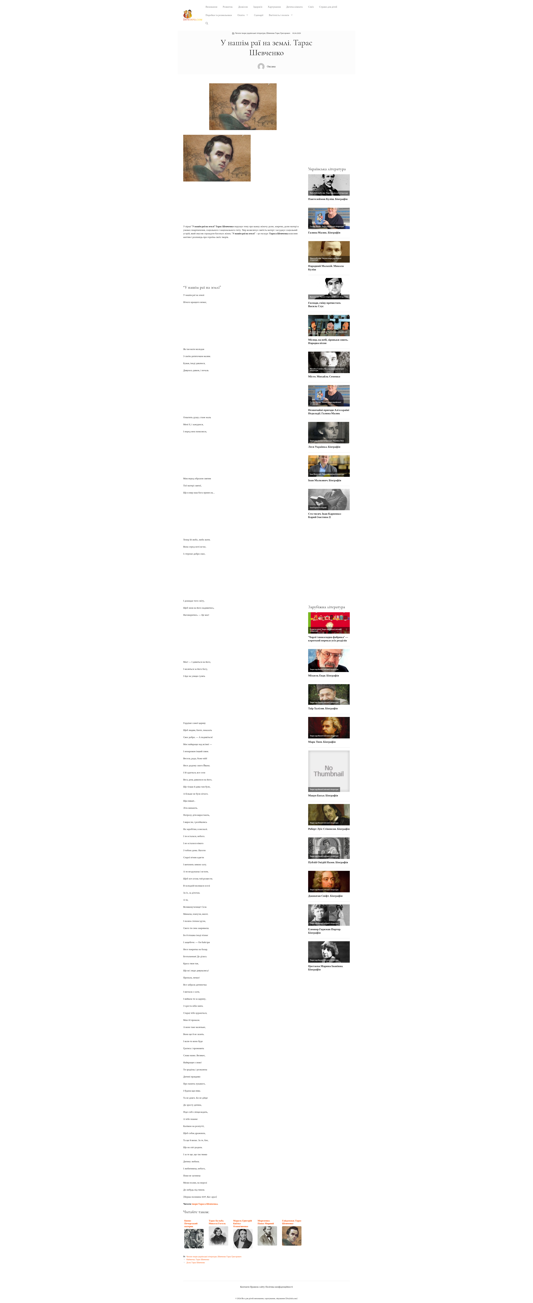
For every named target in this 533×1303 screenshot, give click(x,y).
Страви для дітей (328, 6)
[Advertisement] (243, 202)
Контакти (244, 1286)
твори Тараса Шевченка (205, 1204)
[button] (207, 23)
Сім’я (311, 6)
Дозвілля (243, 6)
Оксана (271, 66)
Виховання (211, 6)
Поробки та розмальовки (219, 15)
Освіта (241, 15)
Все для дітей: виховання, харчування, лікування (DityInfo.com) (270, 1298)
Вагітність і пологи (279, 15)
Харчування (274, 6)
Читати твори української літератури (250, 33)
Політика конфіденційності (279, 1286)
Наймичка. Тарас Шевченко (197, 1259)
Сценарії (258, 15)
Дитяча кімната (294, 6)
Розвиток (228, 6)
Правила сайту (257, 1286)
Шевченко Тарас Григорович (278, 33)
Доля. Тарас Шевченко (195, 1262)
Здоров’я (257, 6)
